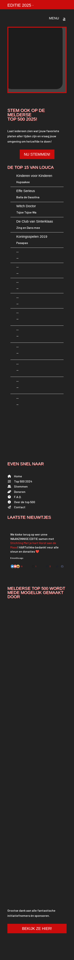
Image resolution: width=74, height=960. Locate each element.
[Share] (57, 566)
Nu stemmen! (37, 154)
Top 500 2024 (23, 481)
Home (18, 476)
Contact (19, 507)
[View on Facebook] (62, 566)
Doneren (19, 491)
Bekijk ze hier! (37, 928)
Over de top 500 (24, 502)
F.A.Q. (17, 497)
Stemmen (21, 486)
